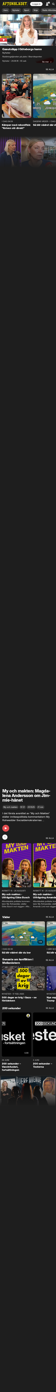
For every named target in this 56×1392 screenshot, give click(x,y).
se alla (50, 69)
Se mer (45, 62)
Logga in (36, 4)
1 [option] (4, 837)
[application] (28, 30)
